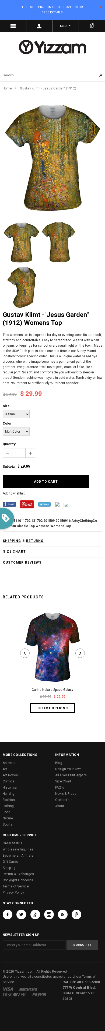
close (101, 7)
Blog (58, 763)
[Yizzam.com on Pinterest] (76, 914)
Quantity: (9, 444)
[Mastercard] (28, 989)
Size (6, 406)
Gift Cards (10, 862)
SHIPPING (12, 541)
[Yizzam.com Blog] (63, 914)
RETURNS (34, 541)
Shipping (9, 868)
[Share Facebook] (9, 504)
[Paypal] (39, 994)
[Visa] (8, 989)
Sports (7, 824)
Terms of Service (16, 886)
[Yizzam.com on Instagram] (49, 914)
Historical (10, 787)
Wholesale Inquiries (18, 849)
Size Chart (63, 781)
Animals (9, 763)
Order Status (12, 843)
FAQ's (59, 787)
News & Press (65, 794)
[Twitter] (44, 504)
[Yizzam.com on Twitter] (21, 914)
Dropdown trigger (39, 26)
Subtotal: (9, 466)
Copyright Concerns (18, 880)
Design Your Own (68, 769)
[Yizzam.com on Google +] (35, 914)
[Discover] (14, 994)
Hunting (9, 794)
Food (6, 812)
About (59, 806)
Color (7, 423)
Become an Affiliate (18, 855)
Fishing (8, 806)
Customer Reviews (22, 562)
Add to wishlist (14, 493)
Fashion (9, 800)
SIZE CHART (14, 551)
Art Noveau (11, 775)
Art (5, 769)
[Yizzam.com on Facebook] (7, 914)
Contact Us (63, 800)
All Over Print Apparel (71, 775)
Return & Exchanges (18, 874)
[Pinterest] (27, 504)
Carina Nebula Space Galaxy (52, 690)
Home (7, 88)
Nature (8, 818)
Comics (9, 781)
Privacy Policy (13, 892)
